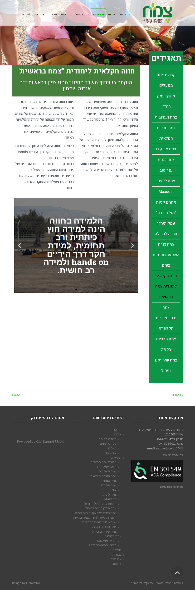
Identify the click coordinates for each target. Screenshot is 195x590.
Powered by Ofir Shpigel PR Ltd (40, 441)
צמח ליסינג (166, 181)
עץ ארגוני (111, 453)
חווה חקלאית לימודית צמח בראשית (166, 286)
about (117, 564)
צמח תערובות (166, 117)
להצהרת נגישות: (172, 455)
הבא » (16, 394)
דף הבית (115, 430)
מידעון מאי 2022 (106, 541)
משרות (116, 554)
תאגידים (116, 457)
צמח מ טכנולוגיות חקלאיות (99, 522)
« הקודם (177, 394)
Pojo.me (148, 583)
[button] (133, 245)
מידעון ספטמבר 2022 (103, 545)
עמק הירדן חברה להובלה (100, 508)
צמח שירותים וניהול (104, 531)
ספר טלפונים (108, 443)
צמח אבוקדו (166, 149)
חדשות (116, 550)
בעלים (112, 448)
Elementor (33, 583)
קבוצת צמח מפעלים (103, 462)
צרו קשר (116, 559)
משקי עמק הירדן (106, 467)
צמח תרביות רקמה (104, 527)
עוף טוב (166, 170)
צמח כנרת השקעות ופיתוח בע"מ (166, 255)
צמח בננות (166, 160)
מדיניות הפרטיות (171, 487)
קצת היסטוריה (107, 439)
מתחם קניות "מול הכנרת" (100, 504)
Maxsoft (166, 192)
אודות (117, 434)
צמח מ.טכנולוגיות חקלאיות (166, 318)
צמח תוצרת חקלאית (103, 476)
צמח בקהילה (113, 536)
